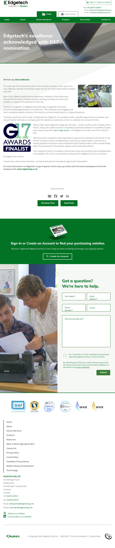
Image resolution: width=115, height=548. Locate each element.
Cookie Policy (12, 457)
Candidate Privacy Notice (18, 461)
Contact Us (106, 20)
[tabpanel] (29, 328)
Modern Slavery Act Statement (20, 466)
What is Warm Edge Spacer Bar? (21, 444)
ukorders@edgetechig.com (100, 12)
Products (66, 20)
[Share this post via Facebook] (54, 196)
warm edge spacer (61, 130)
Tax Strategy (12, 470)
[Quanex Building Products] (15, 536)
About (22, 20)
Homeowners (70, 14)
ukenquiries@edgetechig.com (100, 10)
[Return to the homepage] (15, 9)
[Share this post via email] (48, 196)
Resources (11, 439)
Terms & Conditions (79, 536)
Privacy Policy (13, 453)
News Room (85, 20)
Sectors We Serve (43, 20)
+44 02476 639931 (94, 7)
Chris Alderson (22, 79)
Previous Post (48, 203)
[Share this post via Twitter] (60, 196)
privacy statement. (83, 367)
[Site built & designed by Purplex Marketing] (108, 536)
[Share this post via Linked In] (66, 196)
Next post (69, 203)
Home (6, 20)
